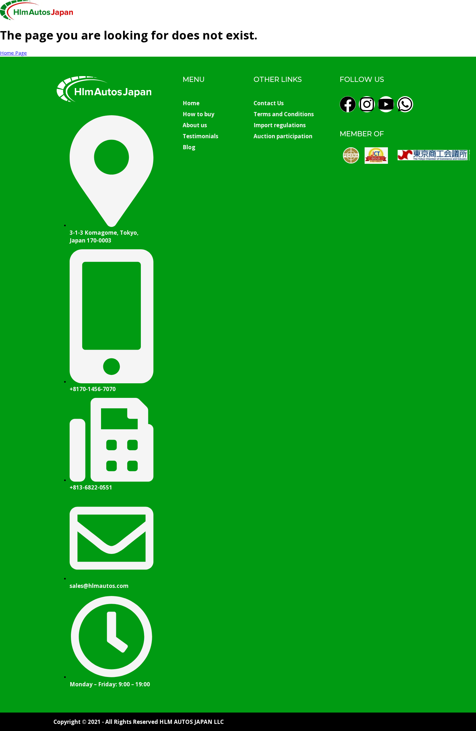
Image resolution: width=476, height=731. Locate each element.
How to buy (198, 114)
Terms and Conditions (284, 114)
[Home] (36, 18)
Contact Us (269, 103)
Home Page (13, 53)
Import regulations (280, 125)
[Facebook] (348, 104)
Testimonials (200, 136)
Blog (189, 147)
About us (195, 125)
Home (191, 103)
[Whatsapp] (405, 104)
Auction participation (283, 136)
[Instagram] (367, 104)
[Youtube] (386, 104)
